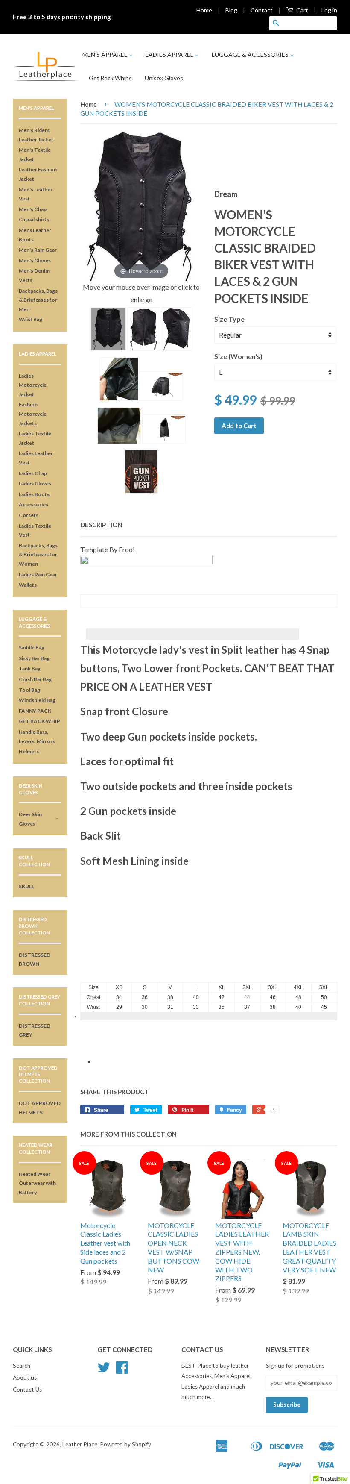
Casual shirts (34, 219)
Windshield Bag (37, 700)
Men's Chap (33, 209)
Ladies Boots (34, 494)
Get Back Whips (110, 78)
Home (204, 10)
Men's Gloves (35, 260)
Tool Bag (29, 690)
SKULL (26, 886)
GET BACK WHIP (39, 721)
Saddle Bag (31, 647)
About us (25, 1377)
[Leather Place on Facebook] (122, 1370)
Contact (262, 10)
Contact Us (27, 1389)
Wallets (28, 585)
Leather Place (79, 1444)
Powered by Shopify (125, 1444)
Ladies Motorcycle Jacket (33, 385)
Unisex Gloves (164, 78)
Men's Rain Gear (38, 250)
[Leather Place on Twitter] (103, 1370)
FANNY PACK (35, 711)
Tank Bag (30, 668)
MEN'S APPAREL (105, 54)
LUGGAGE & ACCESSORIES (251, 54)
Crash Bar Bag (35, 679)
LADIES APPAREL (170, 54)
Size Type (229, 319)
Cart (301, 10)
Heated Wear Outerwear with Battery (37, 1183)
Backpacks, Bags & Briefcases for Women (38, 554)
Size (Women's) (238, 356)
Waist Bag (30, 319)
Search (21, 1365)
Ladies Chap (33, 473)
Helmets (29, 751)
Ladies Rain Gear (38, 574)
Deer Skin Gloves (30, 819)
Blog (231, 10)
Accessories (33, 504)
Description (101, 525)
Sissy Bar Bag (34, 658)
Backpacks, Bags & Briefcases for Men (38, 300)
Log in (329, 10)
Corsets (28, 515)
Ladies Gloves (35, 483)
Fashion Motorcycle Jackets (33, 413)
